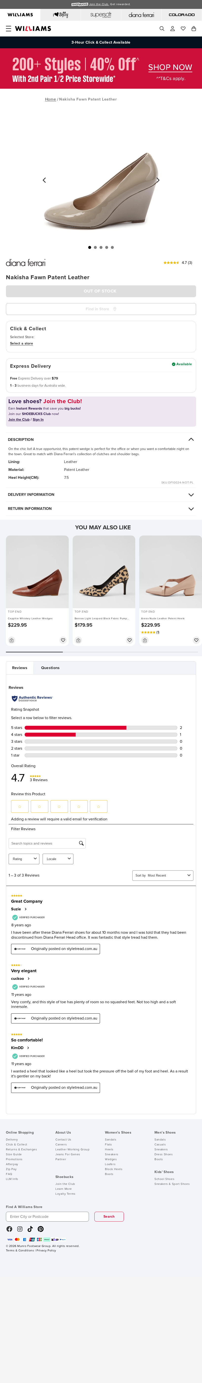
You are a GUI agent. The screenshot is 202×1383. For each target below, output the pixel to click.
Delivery (12, 1139)
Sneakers (111, 1154)
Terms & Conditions (20, 1250)
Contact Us (63, 1139)
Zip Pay (11, 1169)
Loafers (110, 1164)
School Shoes (164, 1179)
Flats (108, 1144)
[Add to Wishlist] (63, 640)
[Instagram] (20, 1231)
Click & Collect (16, 1144)
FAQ (9, 1174)
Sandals (110, 1139)
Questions (50, 668)
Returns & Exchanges (21, 1149)
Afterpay (12, 1164)
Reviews (19, 668)
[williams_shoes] (41, 1231)
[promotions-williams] (101, 87)
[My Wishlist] (183, 28)
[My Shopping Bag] (193, 28)
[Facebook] (9, 1231)
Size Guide (14, 1154)
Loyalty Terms (65, 1194)
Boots (109, 1174)
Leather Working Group (72, 1149)
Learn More (63, 1189)
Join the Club (65, 1184)
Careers (61, 1144)
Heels (109, 1149)
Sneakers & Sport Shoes (172, 1184)
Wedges (111, 1159)
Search (109, 1216)
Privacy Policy (46, 1250)
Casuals (160, 1144)
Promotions (14, 1159)
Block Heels (114, 1169)
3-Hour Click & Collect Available (100, 42)
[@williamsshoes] (30, 1231)
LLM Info (12, 1179)
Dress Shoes (163, 1154)
